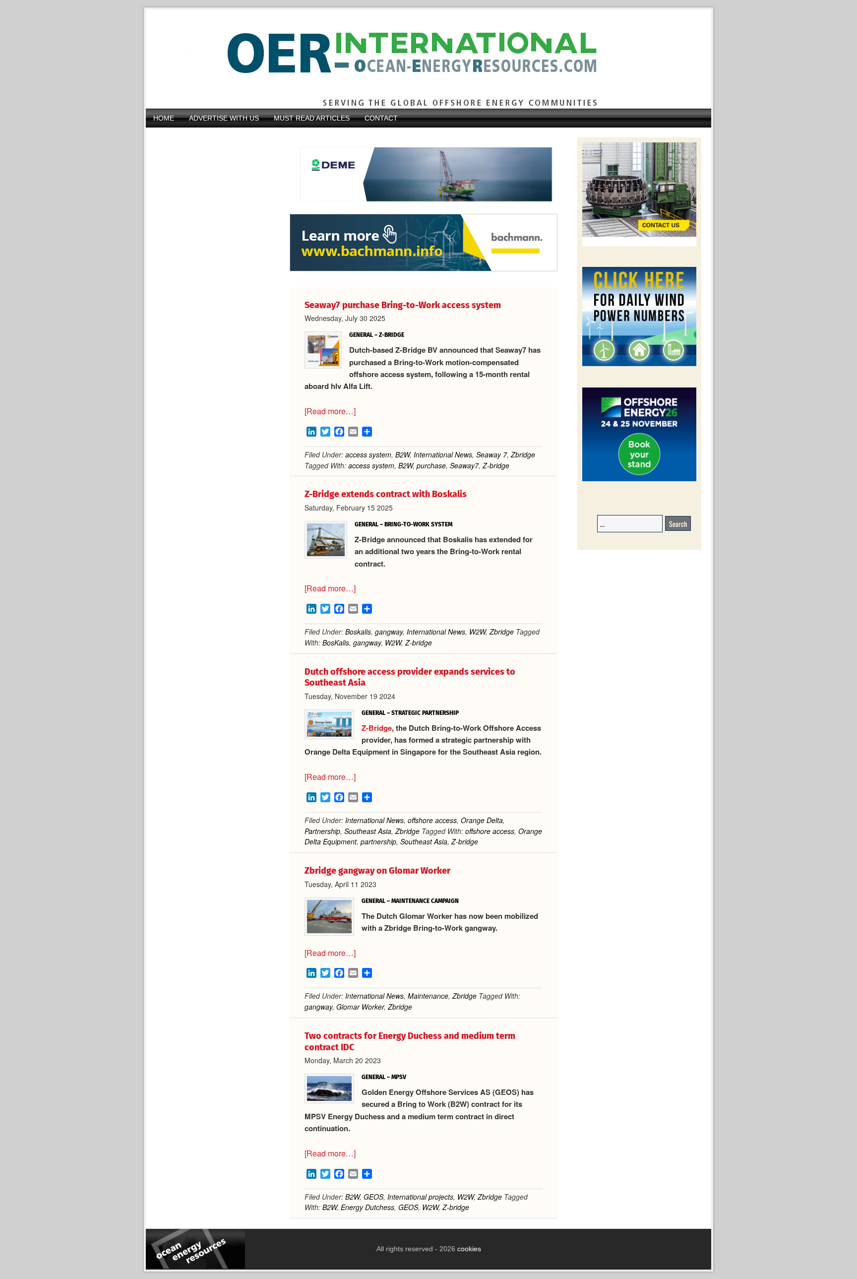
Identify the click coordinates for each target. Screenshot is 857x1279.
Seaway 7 (491, 454)
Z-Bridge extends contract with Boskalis (386, 494)
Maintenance (428, 996)
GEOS (373, 1197)
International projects (420, 1197)
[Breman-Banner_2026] (639, 244)
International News (443, 454)
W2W (477, 632)
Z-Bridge (377, 727)
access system (368, 454)
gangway (389, 632)
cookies (468, 1249)
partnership (378, 841)
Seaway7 (464, 465)
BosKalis (335, 642)
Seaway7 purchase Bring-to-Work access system (403, 305)
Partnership (322, 831)
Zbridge (523, 454)
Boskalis (358, 632)
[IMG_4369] (423, 209)
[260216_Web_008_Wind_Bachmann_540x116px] (423, 270)
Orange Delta (482, 820)
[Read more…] (330, 411)
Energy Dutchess (367, 1207)
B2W (402, 454)
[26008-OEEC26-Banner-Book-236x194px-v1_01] (639, 479)
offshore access (432, 820)
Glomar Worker (360, 1007)
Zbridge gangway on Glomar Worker (377, 870)
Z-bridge (496, 465)
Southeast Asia (367, 831)
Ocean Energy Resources (421, 59)
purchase (431, 465)
